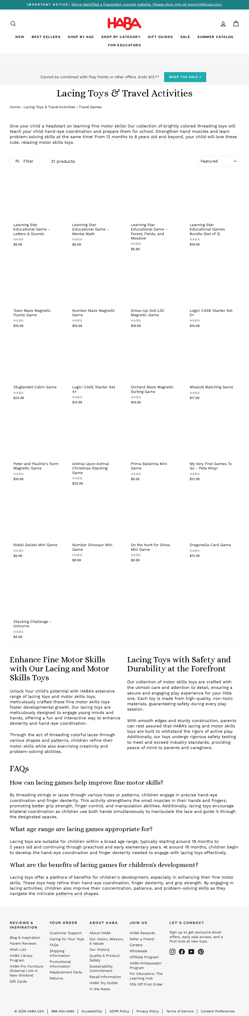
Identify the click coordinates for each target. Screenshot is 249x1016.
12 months (116, 136)
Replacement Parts (66, 972)
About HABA (100, 933)
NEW (19, 37)
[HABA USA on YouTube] (191, 952)
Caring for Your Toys (67, 939)
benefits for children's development (111, 877)
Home (15, 107)
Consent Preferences (218, 1011)
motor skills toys (180, 681)
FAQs (54, 945)
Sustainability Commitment (101, 968)
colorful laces (84, 734)
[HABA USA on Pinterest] (201, 952)
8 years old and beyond (158, 136)
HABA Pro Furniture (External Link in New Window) (26, 971)
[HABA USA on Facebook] (182, 952)
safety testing (222, 736)
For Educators (124, 45)
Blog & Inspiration (25, 938)
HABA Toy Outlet (103, 983)
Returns (56, 978)
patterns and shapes (77, 893)
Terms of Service (180, 1011)
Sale (185, 37)
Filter (28, 161)
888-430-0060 (62, 1011)
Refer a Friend (142, 939)
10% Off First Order (146, 984)
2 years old (21, 847)
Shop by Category (121, 37)
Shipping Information (60, 953)
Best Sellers (46, 37)
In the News (99, 989)
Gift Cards (18, 981)
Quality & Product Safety (104, 958)
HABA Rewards (142, 933)
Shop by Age (81, 37)
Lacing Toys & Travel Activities (49, 107)
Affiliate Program (144, 957)
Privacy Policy (147, 1011)
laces (63, 794)
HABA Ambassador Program (146, 965)
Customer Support (66, 933)
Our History (99, 950)
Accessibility (91, 1011)
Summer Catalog (215, 37)
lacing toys (200, 805)
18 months (202, 841)
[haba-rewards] (214, 23)
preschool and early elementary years (122, 847)
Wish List (18, 950)
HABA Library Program (21, 958)
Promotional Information (60, 964)
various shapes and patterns (39, 740)
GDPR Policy (119, 1011)
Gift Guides (160, 37)
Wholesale (138, 951)
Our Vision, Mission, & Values (106, 941)
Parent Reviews (23, 943)
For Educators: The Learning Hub (146, 976)
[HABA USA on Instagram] (172, 952)
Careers (136, 945)
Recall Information (105, 977)
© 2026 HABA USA (29, 1011)
